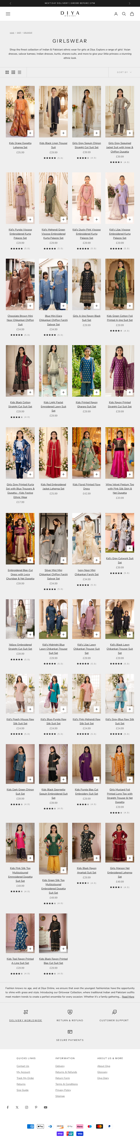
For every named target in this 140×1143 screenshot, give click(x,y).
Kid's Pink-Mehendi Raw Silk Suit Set (86, 721)
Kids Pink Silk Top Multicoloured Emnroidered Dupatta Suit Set (20, 874)
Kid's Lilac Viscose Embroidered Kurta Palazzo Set (120, 234)
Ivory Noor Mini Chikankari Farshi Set (87, 572)
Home (12, 33)
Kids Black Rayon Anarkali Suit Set (86, 870)
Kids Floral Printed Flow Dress (86, 486)
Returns (21, 1084)
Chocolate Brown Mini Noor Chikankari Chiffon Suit (20, 320)
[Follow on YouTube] (45, 1107)
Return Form (62, 1078)
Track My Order (25, 1078)
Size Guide (22, 1090)
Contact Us (23, 1066)
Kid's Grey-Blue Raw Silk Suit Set (120, 721)
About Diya (103, 1066)
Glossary (102, 1072)
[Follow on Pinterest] (36, 1107)
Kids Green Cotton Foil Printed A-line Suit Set (120, 318)
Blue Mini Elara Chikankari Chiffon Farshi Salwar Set (53, 320)
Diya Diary (103, 1078)
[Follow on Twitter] (17, 1107)
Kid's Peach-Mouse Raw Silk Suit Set (20, 721)
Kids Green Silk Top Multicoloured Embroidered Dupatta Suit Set (53, 887)
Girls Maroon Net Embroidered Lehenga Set (119, 872)
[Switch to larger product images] (7, 72)
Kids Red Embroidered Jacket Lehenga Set (53, 486)
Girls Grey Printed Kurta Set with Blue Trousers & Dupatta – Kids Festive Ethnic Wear (20, 491)
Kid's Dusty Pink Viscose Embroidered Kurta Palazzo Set (87, 234)
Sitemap (60, 1096)
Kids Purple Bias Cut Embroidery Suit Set (86, 791)
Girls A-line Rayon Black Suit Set (86, 318)
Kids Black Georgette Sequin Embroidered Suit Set (53, 794)
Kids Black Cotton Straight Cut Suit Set (20, 404)
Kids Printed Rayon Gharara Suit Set (87, 404)
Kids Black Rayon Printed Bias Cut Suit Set (53, 961)
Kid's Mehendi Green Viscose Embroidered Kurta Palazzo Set (53, 234)
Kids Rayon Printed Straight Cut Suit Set (120, 404)
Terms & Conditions (66, 1084)
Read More (128, 996)
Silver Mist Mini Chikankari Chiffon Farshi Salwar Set (53, 574)
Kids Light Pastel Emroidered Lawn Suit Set (53, 406)
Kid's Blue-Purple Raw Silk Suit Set (53, 721)
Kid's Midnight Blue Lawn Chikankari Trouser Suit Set (53, 649)
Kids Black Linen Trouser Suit (53, 145)
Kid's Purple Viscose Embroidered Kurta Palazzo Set (20, 234)
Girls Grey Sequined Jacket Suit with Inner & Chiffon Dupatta (119, 147)
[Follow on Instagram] (26, 1107)
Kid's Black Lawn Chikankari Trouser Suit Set (120, 649)
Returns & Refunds (66, 1072)
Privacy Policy (63, 1090)
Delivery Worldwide (25, 1020)
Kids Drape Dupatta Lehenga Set (20, 145)
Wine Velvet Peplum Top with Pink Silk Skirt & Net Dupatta (120, 489)
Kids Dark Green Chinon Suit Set (20, 791)
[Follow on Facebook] (7, 1107)
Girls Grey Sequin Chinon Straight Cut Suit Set (86, 145)
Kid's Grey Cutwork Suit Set (119, 560)
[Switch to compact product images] (19, 72)
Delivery (60, 1066)
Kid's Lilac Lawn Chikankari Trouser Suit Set (86, 649)
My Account (23, 1072)
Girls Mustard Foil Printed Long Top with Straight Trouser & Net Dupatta (120, 796)
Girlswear (28, 33)
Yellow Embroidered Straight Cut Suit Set (20, 647)
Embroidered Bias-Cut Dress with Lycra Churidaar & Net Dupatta (20, 574)
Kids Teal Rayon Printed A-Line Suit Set (20, 961)
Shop (19, 33)
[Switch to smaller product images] (13, 72)
